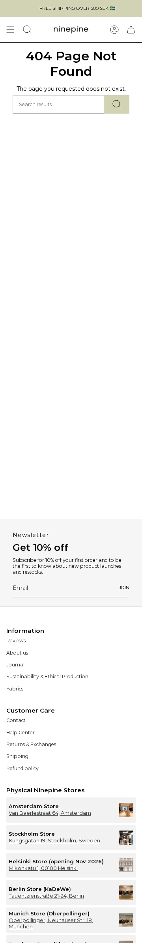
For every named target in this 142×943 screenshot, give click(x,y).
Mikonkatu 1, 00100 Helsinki (43, 868)
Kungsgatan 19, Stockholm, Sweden (54, 840)
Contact (16, 720)
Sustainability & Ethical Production (47, 676)
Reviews (16, 641)
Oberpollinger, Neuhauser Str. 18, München (51, 923)
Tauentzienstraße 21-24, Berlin (46, 895)
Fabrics (14, 689)
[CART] (131, 30)
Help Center (20, 732)
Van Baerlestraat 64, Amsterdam (50, 813)
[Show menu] (10, 30)
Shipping (17, 756)
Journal (15, 665)
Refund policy (22, 768)
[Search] (116, 104)
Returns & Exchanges (31, 744)
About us (17, 653)
